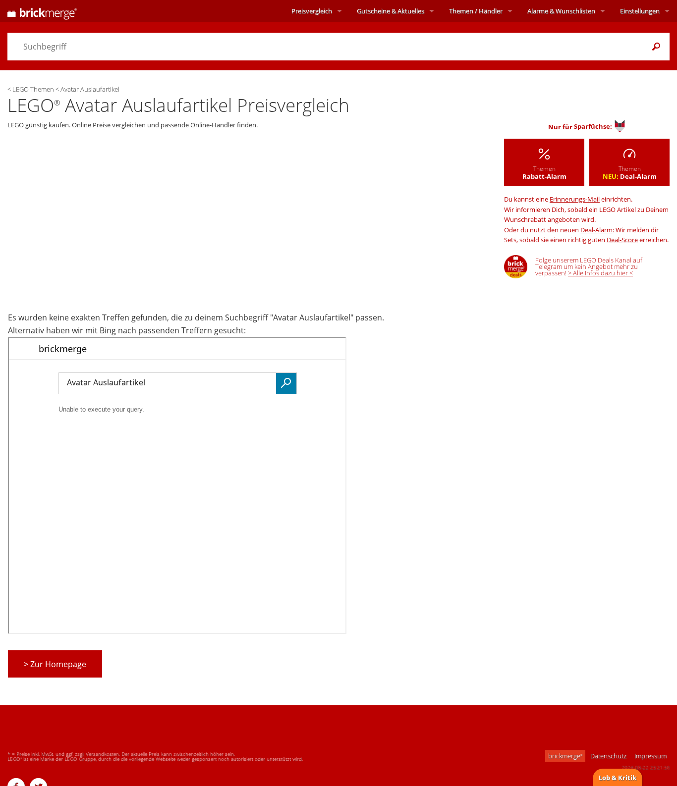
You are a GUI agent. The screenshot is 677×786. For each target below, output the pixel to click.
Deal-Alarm (596, 229)
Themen (476, 10)
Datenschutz (608, 755)
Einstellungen (640, 10)
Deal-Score (622, 239)
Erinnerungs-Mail (575, 199)
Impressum (650, 755)
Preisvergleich (311, 10)
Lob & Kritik (617, 777)
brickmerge (565, 755)
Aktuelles (390, 10)
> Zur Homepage (55, 664)
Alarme (561, 10)
